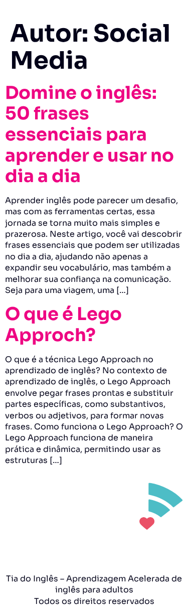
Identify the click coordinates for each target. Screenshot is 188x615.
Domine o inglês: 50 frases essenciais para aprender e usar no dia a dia (89, 134)
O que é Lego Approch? (63, 324)
